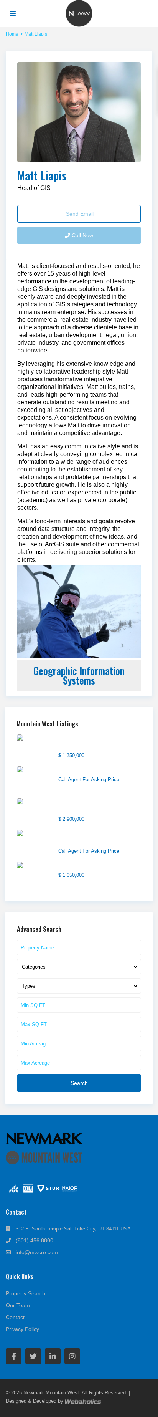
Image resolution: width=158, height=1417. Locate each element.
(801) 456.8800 (34, 1240)
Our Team (18, 1305)
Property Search (25, 1293)
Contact (15, 1317)
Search (79, 1083)
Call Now (81, 235)
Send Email (79, 214)
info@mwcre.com (37, 1252)
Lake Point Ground (81, 770)
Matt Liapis (41, 175)
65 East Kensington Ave (87, 866)
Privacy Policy (22, 1329)
